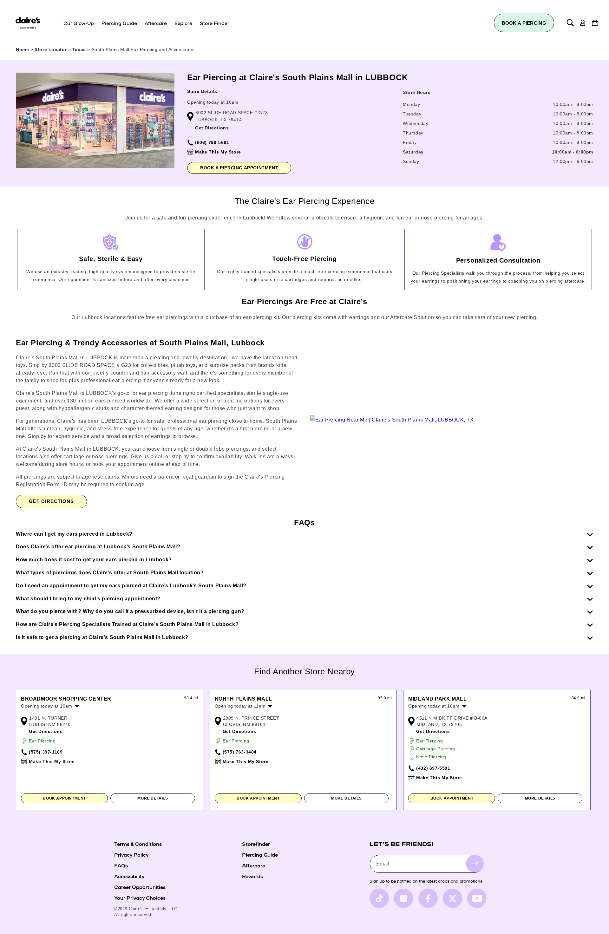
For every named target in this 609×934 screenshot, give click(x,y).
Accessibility (129, 875)
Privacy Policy (131, 854)
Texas (80, 49)
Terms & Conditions (138, 843)
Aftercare (253, 865)
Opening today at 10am (213, 102)
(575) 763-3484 (240, 751)
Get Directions (212, 127)
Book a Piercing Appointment (239, 167)
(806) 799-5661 (212, 142)
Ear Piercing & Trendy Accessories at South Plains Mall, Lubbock (140, 342)
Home (22, 49)
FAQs (121, 865)
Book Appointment (64, 798)
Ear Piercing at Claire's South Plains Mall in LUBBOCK (297, 77)
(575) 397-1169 (45, 751)
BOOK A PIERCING (524, 23)
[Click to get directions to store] (392, 419)
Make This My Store (218, 151)
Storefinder (256, 843)
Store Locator (51, 49)
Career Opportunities (140, 886)
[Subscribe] (475, 863)
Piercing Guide (260, 854)
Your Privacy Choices (140, 897)
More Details (152, 798)
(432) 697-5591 (433, 768)
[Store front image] (95, 120)
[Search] (570, 23)
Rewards (252, 875)
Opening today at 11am (240, 706)
